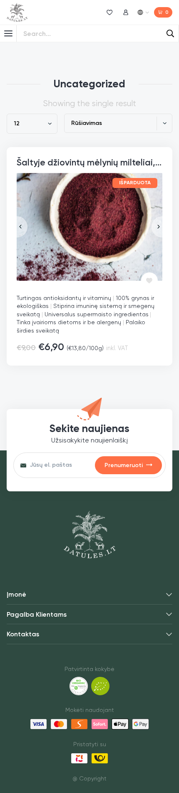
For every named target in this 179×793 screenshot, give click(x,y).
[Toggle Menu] (8, 33)
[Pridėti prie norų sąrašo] (149, 280)
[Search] (170, 33)
